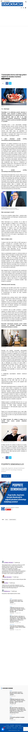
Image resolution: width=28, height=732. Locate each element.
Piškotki (16, 726)
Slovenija (7, 78)
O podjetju (12, 725)
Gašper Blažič (12, 612)
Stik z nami (21, 726)
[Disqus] (14, 540)
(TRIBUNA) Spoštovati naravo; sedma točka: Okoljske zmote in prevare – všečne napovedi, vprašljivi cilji (17, 609)
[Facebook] (21, 8)
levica (7, 519)
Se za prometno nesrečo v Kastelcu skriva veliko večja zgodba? (16, 601)
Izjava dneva (12, 624)
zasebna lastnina (13, 519)
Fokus (3, 78)
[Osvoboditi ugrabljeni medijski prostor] (5, 718)
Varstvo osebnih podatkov (9, 726)
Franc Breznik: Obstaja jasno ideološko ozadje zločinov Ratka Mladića (17, 627)
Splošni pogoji (18, 725)
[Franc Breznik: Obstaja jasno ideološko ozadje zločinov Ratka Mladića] (5, 627)
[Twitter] (23, 8)
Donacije (20, 728)
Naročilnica (15, 728)
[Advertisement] (14, 41)
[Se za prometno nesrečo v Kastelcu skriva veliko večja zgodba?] (5, 601)
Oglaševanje (8, 728)
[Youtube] (25, 8)
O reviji (7, 725)
